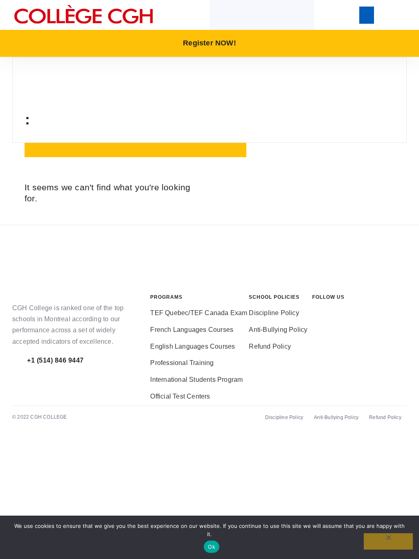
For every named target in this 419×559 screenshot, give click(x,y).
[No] (388, 541)
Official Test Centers (180, 396)
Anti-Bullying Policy (278, 329)
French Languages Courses (191, 329)
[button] (366, 15)
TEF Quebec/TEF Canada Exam (198, 312)
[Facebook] (318, 321)
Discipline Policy (274, 312)
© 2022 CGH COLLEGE (39, 417)
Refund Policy (270, 346)
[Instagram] (367, 321)
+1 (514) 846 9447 (55, 360)
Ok (211, 546)
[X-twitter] (343, 321)
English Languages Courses (192, 346)
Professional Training (182, 362)
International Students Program (196, 379)
